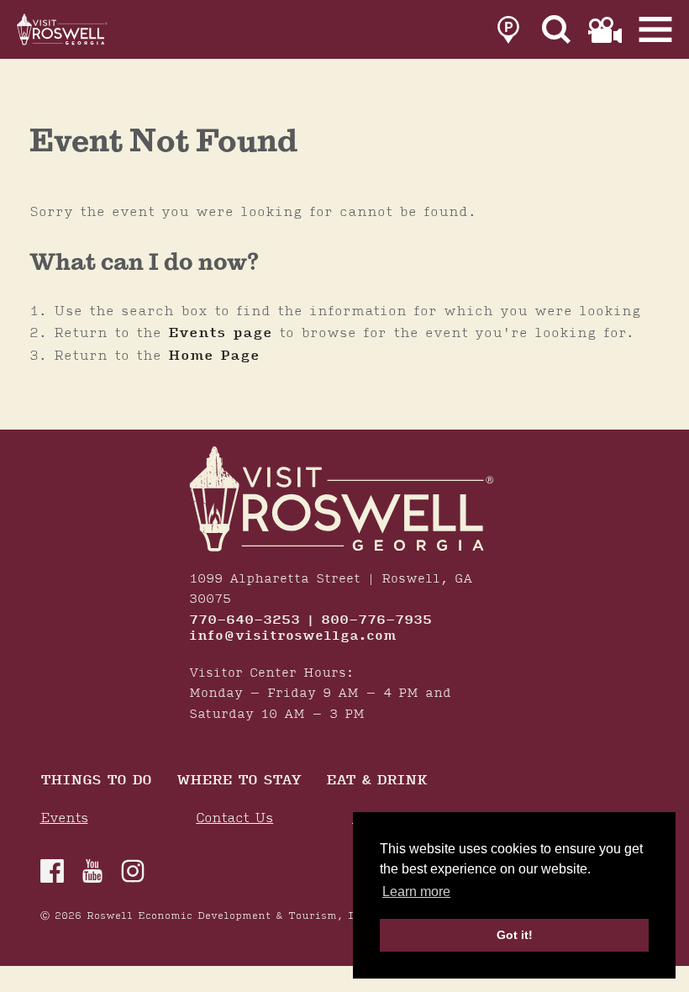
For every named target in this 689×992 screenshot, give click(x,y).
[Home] (63, 29)
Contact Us (234, 818)
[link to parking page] (508, 30)
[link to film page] (605, 30)
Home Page (214, 355)
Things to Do (95, 781)
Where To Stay (238, 781)
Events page (220, 332)
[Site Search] (556, 30)
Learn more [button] (416, 891)
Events (64, 818)
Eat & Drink (376, 781)
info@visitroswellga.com (293, 636)
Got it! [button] (515, 935)
